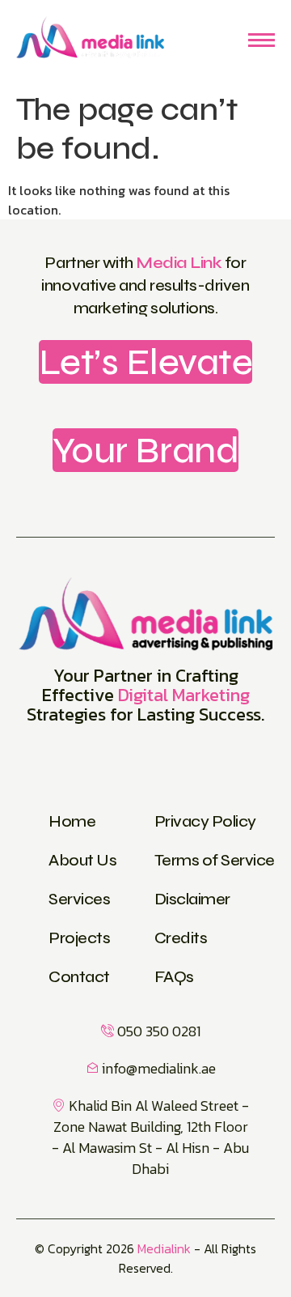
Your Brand (145, 450)
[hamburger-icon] (261, 40)
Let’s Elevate (146, 362)
